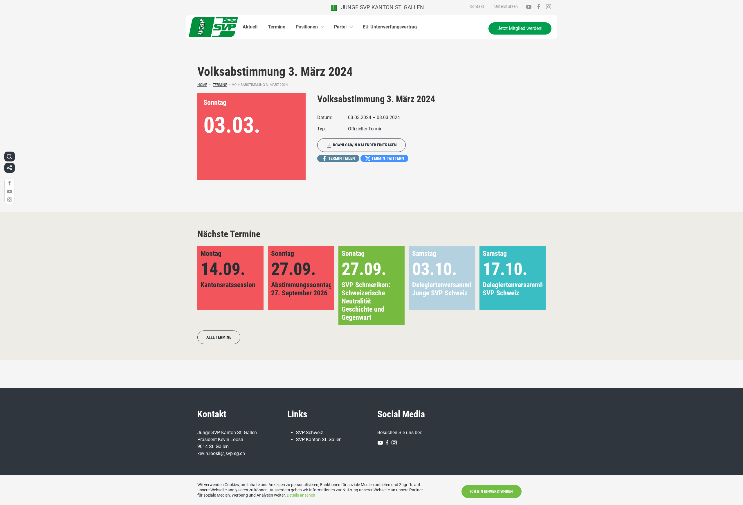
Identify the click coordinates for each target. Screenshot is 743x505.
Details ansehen (301, 495)
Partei (340, 27)
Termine (276, 27)
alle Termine (218, 337)
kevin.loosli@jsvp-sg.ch (221, 453)
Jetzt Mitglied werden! (519, 28)
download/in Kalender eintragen (364, 145)
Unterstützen (506, 6)
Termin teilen (341, 158)
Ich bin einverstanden (491, 491)
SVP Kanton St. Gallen (319, 439)
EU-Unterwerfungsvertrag (390, 27)
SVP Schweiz (309, 432)
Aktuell (250, 27)
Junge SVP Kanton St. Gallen (380, 7)
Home (202, 85)
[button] (531, 285)
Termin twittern (387, 158)
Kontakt (477, 6)
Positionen (307, 27)
